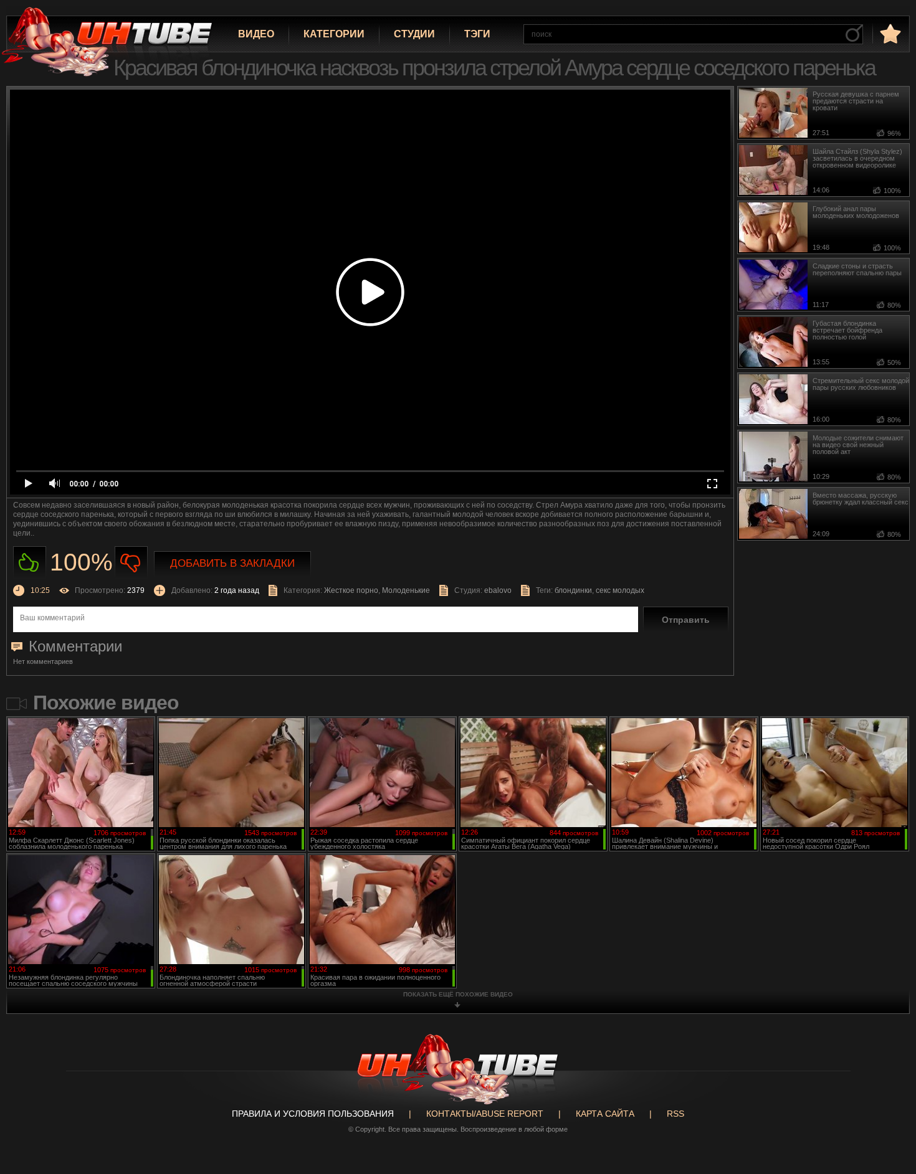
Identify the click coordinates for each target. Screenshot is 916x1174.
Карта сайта (605, 1114)
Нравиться (29, 562)
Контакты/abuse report (484, 1114)
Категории (334, 34)
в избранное (889, 33)
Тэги (477, 34)
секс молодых (620, 590)
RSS (675, 1114)
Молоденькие (406, 590)
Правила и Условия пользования (313, 1114)
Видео (256, 34)
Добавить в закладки (232, 563)
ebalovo (498, 590)
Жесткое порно (351, 590)
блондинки (573, 590)
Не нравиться (131, 562)
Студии (414, 34)
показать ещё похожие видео (458, 994)
